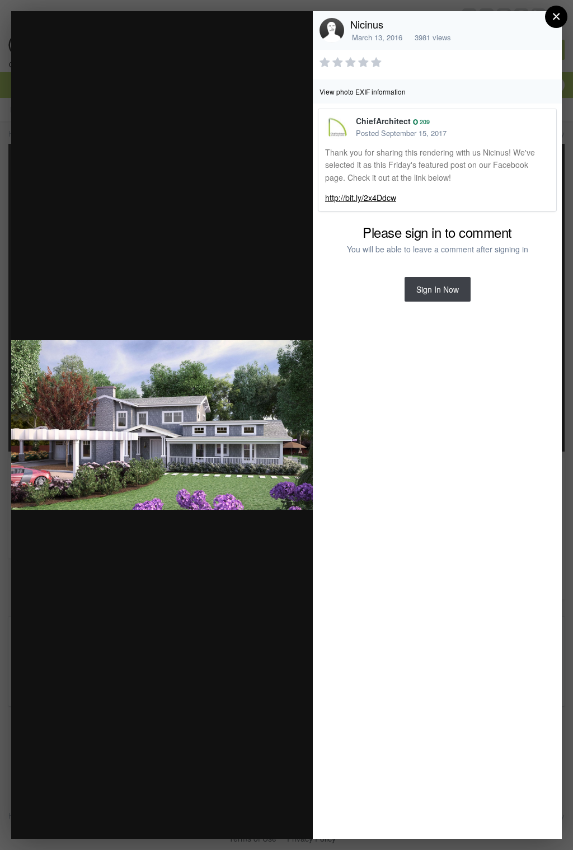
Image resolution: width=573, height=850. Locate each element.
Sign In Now (437, 289)
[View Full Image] (293, 31)
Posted (401, 133)
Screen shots (108, 41)
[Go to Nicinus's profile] (332, 30)
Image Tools (200, 818)
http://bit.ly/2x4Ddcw (360, 197)
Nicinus (366, 24)
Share (276, 818)
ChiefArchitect (383, 120)
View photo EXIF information (363, 91)
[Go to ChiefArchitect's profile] (337, 127)
